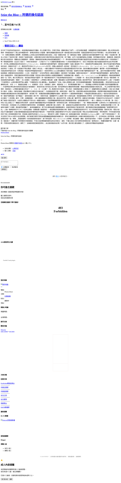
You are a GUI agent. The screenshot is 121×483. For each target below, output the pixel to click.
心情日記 (15, 148)
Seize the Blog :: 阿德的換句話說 (22, 14)
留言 (20, 143)
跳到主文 (4, 20)
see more (11, 331)
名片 (6, 38)
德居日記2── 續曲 (14, 46)
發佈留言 (4, 169)
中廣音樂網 (4, 391)
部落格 (7, 35)
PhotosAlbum (5, 132)
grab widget (4, 331)
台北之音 (4, 395)
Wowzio (3, 330)
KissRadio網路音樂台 (8, 383)
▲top (2, 154)
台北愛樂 (4, 399)
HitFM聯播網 (5, 407)
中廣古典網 (4, 387)
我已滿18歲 (5, 479)
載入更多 (4, 158)
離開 (11, 479)
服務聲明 (78, 456)
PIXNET (46, 456)
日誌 (14, 151)
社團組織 (16, 29)
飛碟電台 (4, 403)
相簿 (6, 33)
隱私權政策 (71, 456)
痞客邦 (16, 143)
